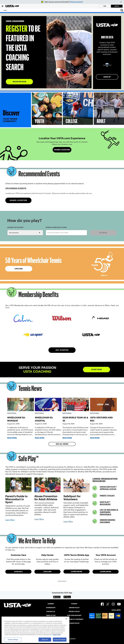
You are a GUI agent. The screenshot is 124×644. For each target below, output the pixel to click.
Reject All (45, 639)
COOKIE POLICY (74, 623)
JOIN (104, 6)
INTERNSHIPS (50, 607)
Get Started (62, 350)
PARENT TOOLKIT (107, 495)
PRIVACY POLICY (74, 611)
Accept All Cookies (59, 639)
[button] (121, 2)
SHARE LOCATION (18, 200)
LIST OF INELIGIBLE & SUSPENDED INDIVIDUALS (109, 512)
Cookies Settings (13, 639)
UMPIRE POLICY (74, 607)
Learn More (10, 520)
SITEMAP (74, 603)
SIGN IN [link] (117, 6)
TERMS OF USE (51, 615)
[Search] (122, 10)
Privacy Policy (57, 634)
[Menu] (2, 6)
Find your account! (76, 2)
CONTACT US (50, 611)
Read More (12, 437)
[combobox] (66, 232)
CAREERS (51, 603)
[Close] (66, 619)
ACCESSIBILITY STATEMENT (74, 619)
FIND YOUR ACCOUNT (74, 615)
